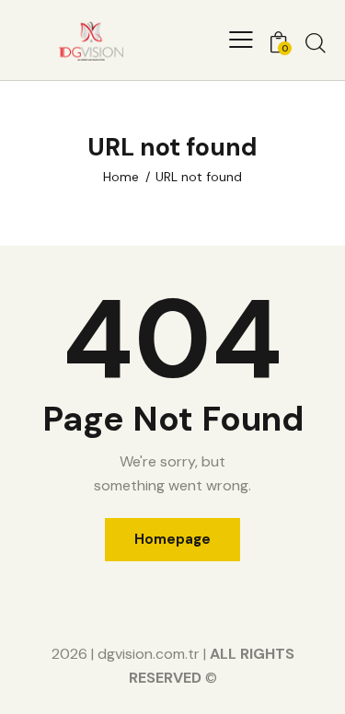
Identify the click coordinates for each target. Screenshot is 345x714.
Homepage (172, 539)
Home (121, 176)
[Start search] (316, 42)
